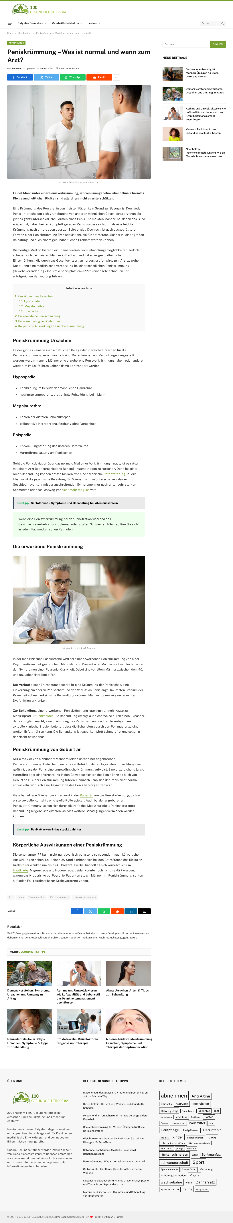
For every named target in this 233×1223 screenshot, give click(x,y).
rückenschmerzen (174, 1154)
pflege (179, 1148)
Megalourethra (32, 306)
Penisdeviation (36, 897)
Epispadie (28, 311)
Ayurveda (182, 1104)
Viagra (195, 1175)
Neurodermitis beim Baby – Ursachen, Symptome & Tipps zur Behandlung (27, 1043)
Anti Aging (200, 1096)
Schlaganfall (211, 1154)
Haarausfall (178, 1123)
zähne (187, 1189)
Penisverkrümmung (85, 897)
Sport (199, 1162)
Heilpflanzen (191, 1130)
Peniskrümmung (59, 897)
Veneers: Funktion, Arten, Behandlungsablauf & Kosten (203, 131)
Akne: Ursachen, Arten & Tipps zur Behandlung (127, 992)
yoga (189, 1182)
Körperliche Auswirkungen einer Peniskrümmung (49, 326)
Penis (20, 897)
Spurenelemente (169, 1169)
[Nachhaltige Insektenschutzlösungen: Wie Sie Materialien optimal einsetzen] (173, 154)
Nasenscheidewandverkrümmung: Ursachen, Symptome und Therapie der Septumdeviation (128, 1043)
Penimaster (44, 716)
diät (216, 1111)
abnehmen (174, 1095)
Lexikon (92, 23)
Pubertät (86, 795)
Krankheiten (16, 43)
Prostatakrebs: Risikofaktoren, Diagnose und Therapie (78, 1041)
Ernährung (196, 1117)
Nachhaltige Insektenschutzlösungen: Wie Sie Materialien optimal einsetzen (206, 153)
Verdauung (206, 1169)
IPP (11, 897)
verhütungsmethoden (173, 1175)
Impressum (62, 1217)
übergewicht (202, 1190)
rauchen (191, 1148)
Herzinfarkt (212, 1130)
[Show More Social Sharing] (116, 77)
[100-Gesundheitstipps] (39, 9)
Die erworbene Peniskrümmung (37, 316)
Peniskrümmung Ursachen (34, 296)
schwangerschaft (174, 1163)
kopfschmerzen (195, 1137)
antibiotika (166, 1104)
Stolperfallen (189, 1169)
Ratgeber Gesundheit (30, 23)
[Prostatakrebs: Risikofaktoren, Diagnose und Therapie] (79, 1021)
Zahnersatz (205, 1182)
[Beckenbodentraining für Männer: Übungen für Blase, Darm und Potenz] (173, 74)
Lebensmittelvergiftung (173, 1143)
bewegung (169, 1111)
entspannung (166, 1117)
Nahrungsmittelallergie (199, 1143)
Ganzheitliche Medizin (65, 23)
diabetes (204, 1110)
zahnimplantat (170, 1189)
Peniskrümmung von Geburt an (37, 321)
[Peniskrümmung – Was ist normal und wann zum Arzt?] (79, 132)
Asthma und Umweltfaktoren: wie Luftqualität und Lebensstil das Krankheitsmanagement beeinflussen (78, 996)
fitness (164, 1123)
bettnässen (200, 1104)
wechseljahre (171, 1182)
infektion (165, 1137)
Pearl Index (167, 1148)
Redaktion (16, 68)
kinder (178, 1137)
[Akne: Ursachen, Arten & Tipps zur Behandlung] (128, 973)
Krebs (212, 1137)
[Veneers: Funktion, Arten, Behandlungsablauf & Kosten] (173, 134)
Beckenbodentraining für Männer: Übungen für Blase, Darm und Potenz (202, 73)
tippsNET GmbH (115, 1217)
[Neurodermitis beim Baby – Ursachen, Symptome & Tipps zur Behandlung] (29, 1021)
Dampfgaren (188, 1111)
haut (211, 1123)
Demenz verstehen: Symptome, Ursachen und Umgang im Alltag (28, 994)
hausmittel (197, 1123)
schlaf (195, 1155)
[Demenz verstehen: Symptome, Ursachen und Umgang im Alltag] (29, 973)
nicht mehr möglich (76, 490)
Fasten (209, 1116)
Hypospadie (29, 301)
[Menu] (10, 23)
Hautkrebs (20, 870)
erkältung (181, 1117)
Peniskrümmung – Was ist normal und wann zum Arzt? (114, 1161)
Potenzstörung (114, 474)
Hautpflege (170, 1130)
